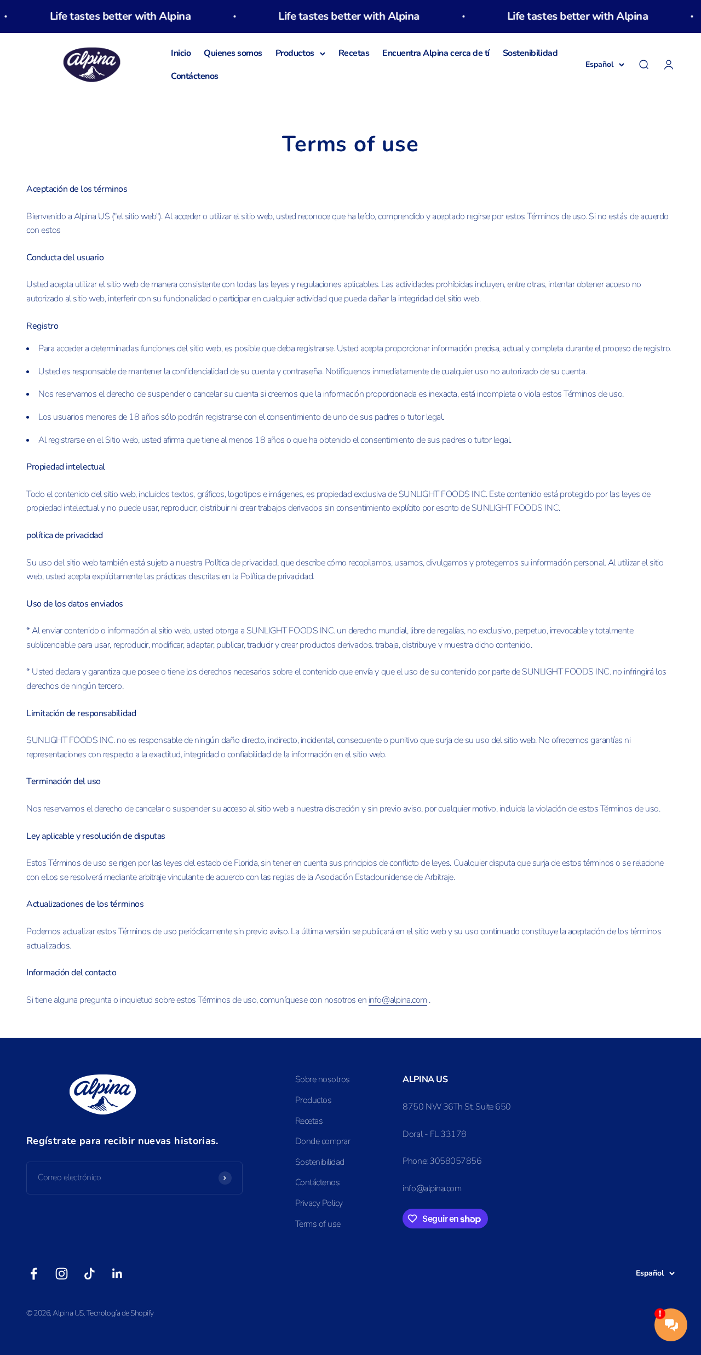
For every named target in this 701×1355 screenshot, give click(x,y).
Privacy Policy (319, 1203)
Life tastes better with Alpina (102, 16)
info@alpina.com (398, 1000)
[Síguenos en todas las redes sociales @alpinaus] (33, 1273)
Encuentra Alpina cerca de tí (436, 53)
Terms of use (318, 1224)
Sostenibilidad (530, 53)
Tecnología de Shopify (120, 1313)
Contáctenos (195, 76)
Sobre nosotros (322, 1079)
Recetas (354, 53)
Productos (294, 53)
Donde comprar (322, 1141)
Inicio (181, 53)
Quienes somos (233, 53)
